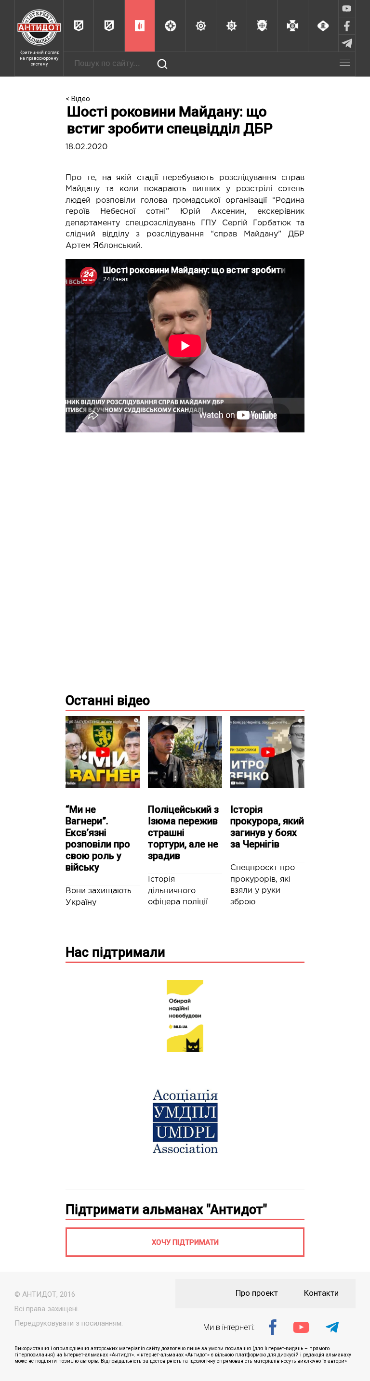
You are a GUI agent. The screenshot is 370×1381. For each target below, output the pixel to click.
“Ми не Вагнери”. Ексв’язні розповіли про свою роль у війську (98, 838)
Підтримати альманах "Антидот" (166, 1209)
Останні (108, 700)
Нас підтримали (115, 952)
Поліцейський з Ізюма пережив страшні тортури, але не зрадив (183, 832)
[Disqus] (185, 560)
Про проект (257, 1293)
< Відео (78, 98)
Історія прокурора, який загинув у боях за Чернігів (267, 827)
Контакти (321, 1293)
